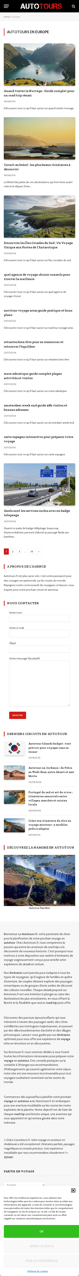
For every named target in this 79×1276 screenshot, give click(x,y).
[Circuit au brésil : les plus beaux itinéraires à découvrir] (39, 138)
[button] (73, 1190)
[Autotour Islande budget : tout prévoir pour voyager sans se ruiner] (14, 748)
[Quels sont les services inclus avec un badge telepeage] (39, 484)
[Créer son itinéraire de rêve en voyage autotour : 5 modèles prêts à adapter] (14, 825)
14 (32, 551)
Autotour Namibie (39, 908)
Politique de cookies (37, 1271)
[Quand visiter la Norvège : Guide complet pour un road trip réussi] (39, 64)
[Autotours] (41, 6)
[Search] (73, 6)
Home (7, 16)
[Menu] (6, 6)
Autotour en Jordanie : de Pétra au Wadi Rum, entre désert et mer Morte (51, 772)
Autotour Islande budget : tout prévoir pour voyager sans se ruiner (49, 747)
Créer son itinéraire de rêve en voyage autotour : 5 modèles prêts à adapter (49, 825)
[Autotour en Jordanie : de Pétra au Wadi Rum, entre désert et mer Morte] (14, 772)
